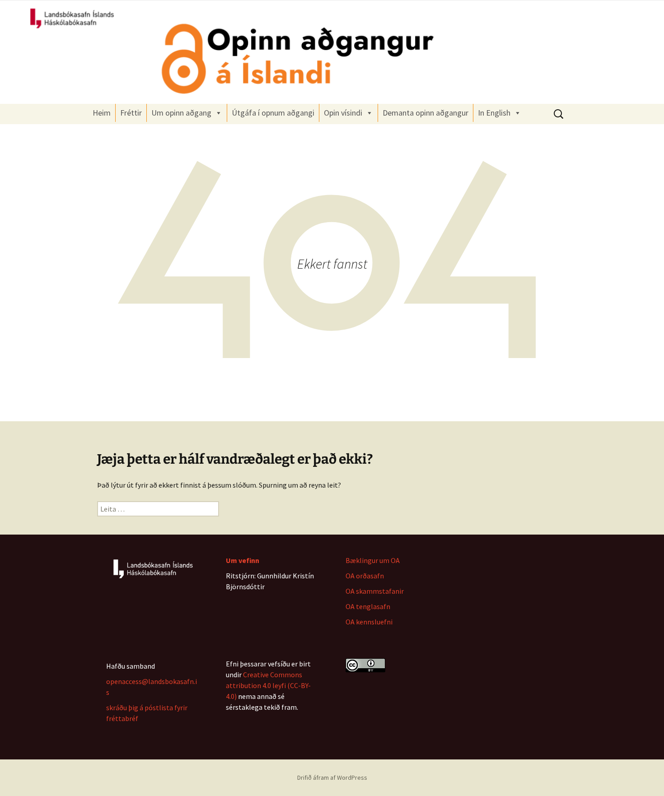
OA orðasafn (365, 575)
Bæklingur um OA (373, 560)
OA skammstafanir (375, 591)
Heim (102, 112)
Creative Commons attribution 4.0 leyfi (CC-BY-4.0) (268, 685)
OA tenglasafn (368, 606)
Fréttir (131, 112)
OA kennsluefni (369, 621)
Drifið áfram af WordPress (332, 777)
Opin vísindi (343, 112)
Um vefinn (242, 560)
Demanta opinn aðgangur (425, 112)
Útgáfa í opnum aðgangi (273, 112)
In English (494, 112)
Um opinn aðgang (181, 112)
